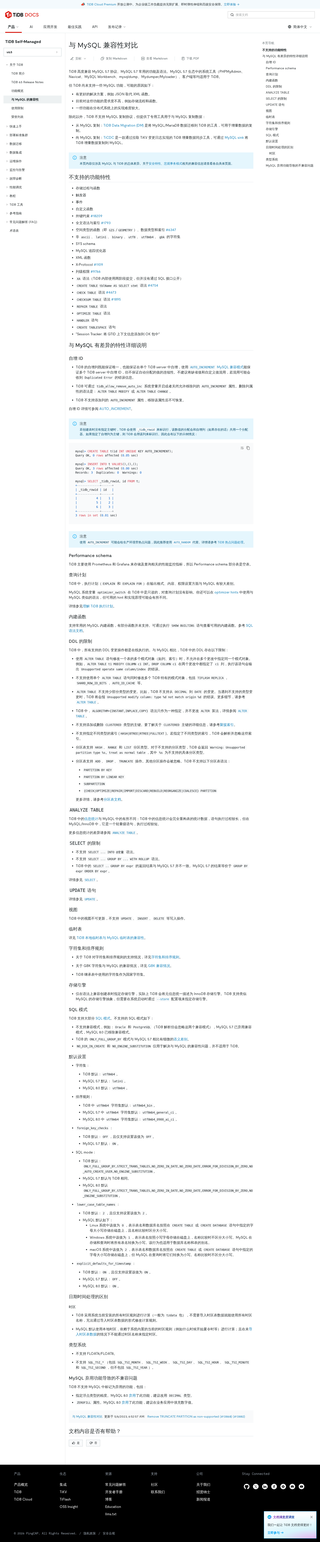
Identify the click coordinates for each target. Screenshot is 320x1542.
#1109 (98, 265)
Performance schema (281, 68)
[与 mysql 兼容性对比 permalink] (141, 45)
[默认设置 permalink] (89, 1056)
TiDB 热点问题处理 (230, 542)
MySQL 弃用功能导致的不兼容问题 (289, 165)
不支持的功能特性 (274, 50)
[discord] (292, 1486)
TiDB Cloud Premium (101, 4)
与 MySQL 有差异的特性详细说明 (285, 56)
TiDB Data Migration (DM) (123, 125)
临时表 (270, 117)
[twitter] (255, 1486)
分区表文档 (112, 799)
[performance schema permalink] (115, 555)
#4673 (111, 292)
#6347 (171, 230)
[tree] (32, 148)
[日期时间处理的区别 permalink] (111, 1296)
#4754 (153, 285)
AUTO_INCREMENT (115, 409)
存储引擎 (272, 129)
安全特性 (155, 163)
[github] (246, 1486)
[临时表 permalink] (85, 929)
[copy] (248, 448)
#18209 (96, 216)
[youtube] (301, 1486)
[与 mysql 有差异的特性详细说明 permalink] (150, 345)
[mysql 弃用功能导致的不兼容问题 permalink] (140, 1378)
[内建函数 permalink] (89, 617)
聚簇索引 (227, 725)
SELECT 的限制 (276, 98)
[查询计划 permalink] (89, 575)
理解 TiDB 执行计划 (98, 606)
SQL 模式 (103, 1018)
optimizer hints (226, 592)
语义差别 (180, 1039)
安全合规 (109, 1533)
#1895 (116, 299)
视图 (269, 110)
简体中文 (300, 27)
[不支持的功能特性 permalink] (114, 177)
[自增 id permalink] (86, 358)
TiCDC (108, 138)
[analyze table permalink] (108, 810)
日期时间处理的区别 (279, 147)
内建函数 (272, 80)
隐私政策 (90, 1533)
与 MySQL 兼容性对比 (87, 1416)
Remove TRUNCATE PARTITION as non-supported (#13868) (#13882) (196, 1416)
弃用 (132, 1395)
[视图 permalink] (81, 909)
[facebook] (274, 1486)
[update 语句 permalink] (99, 890)
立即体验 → (231, 4)
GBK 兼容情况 (159, 966)
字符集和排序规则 (165, 957)
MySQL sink (234, 138)
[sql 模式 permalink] (91, 1009)
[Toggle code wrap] (242, 448)
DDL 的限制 (274, 86)
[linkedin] (264, 1486)
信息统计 (91, 819)
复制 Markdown (116, 58)
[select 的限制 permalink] (103, 843)
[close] (311, 1517)
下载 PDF (192, 58)
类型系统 (272, 159)
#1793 (106, 223)
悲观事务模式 (173, 163)
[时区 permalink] (79, 1307)
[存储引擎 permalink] (89, 985)
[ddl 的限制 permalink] (95, 641)
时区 (272, 153)
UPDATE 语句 (275, 104)
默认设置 (272, 141)
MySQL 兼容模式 (216, 367)
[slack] (283, 1486)
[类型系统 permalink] (89, 1345)
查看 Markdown (157, 58)
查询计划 (272, 74)
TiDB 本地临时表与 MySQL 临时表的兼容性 (110, 938)
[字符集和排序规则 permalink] (107, 948)
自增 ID (271, 62)
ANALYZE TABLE (277, 92)
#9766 (96, 271)
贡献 (78, 58)
